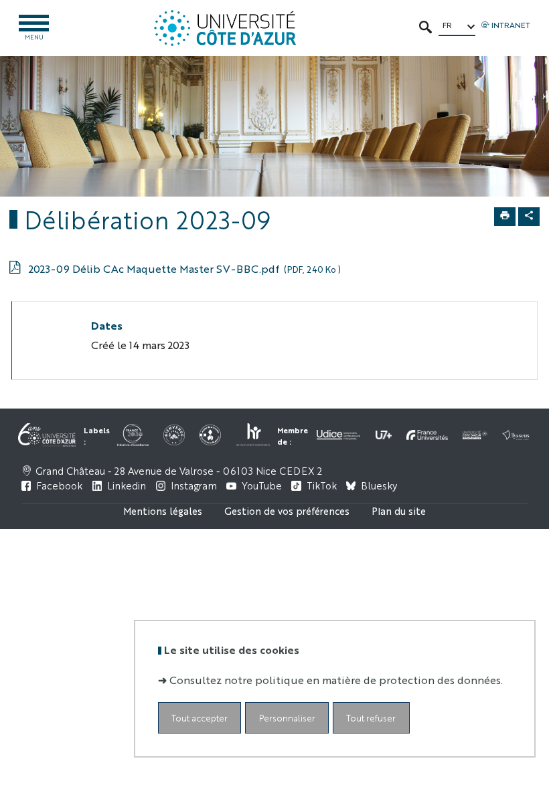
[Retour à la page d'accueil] (224, 28)
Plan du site (399, 510)
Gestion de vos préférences (286, 510)
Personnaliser (287, 717)
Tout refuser (371, 717)
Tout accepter (199, 717)
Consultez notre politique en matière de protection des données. (336, 680)
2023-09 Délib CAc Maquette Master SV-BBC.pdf (184, 268)
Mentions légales (162, 510)
